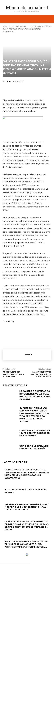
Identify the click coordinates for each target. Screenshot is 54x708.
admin (8, 82)
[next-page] (5, 552)
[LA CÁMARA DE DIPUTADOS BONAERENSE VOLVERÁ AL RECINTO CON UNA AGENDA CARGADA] (10, 395)
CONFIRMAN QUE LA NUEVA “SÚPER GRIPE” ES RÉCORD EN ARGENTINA (34, 433)
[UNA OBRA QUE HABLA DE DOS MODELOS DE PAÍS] (10, 450)
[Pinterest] (27, 91)
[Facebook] (10, 91)
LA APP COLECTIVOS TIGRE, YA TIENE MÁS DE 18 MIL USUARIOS (40, 374)
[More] (43, 91)
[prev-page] (3, 552)
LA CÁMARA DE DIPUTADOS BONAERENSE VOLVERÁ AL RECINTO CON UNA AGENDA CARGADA (34, 395)
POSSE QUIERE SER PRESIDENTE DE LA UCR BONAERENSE (13, 374)
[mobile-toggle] (4, 19)
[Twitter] (18, 91)
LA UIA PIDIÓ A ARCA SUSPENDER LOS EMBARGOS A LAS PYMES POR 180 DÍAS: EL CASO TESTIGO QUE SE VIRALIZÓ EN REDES (27, 525)
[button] (50, 19)
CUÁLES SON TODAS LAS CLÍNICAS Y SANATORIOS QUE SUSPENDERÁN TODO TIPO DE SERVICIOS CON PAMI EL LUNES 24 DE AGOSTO (34, 415)
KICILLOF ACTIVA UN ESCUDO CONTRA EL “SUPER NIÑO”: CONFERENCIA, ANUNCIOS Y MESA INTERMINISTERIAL (26, 544)
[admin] (14, 354)
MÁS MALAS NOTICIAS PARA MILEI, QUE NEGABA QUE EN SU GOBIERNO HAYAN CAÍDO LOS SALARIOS (26, 507)
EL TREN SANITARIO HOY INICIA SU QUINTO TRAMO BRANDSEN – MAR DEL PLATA (28, 650)
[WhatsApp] (35, 91)
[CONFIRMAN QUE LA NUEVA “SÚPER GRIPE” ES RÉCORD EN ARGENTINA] (10, 434)
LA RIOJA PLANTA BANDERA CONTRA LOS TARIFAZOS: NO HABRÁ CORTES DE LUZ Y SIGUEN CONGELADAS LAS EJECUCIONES (27, 473)
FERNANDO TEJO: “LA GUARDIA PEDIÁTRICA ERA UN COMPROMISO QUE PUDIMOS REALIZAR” (25, 623)
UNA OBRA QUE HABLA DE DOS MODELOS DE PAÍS (33, 447)
